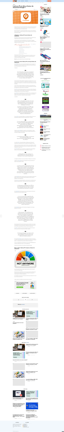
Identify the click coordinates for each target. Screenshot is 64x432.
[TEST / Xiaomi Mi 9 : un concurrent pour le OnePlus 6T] (45, 57)
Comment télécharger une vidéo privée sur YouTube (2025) (18, 398)
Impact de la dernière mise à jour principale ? (18, 323)
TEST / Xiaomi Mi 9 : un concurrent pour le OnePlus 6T (45, 61)
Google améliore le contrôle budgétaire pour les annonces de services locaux (45, 49)
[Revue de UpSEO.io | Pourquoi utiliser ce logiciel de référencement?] (45, 33)
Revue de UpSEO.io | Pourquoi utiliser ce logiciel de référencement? (45, 37)
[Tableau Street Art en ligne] (41, 130)
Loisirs (26, 2)
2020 (17, 176)
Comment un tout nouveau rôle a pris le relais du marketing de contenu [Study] (32, 319)
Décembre (19, 238)
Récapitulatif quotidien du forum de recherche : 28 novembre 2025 (46, 147)
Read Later (18, 293)
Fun (20, 2)
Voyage (42, 2)
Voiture (40, 2)
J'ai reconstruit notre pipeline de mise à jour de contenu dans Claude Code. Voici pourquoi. (32, 399)
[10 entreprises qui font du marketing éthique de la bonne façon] (45, 68)
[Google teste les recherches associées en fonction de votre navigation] (19, 314)
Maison (28, 2)
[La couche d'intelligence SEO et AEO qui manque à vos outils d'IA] (32, 334)
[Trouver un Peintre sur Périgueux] (41, 127)
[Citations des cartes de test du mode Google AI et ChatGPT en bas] (19, 334)
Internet (24, 2)
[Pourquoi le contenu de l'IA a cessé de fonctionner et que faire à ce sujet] (32, 324)
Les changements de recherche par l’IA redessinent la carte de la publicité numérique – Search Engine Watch (19, 415)
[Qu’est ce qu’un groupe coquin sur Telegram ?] (1, 216)
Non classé (33, 2)
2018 (17, 116)
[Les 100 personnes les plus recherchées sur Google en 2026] (32, 405)
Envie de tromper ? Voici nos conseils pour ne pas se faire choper (44, 14)
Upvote (18, 300)
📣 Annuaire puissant (25, 425)
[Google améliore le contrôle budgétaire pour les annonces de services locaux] (45, 45)
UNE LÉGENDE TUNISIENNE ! (47, 131)
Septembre (17, 191)
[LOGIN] (46, 1)
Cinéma (16, 2)
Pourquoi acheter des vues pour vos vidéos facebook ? (45, 122)
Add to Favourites (25, 293)
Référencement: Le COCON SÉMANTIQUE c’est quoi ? (44, 26)
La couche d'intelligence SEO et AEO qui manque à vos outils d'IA (32, 339)
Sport (37, 2)
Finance (19, 2)
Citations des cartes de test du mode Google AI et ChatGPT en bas (19, 339)
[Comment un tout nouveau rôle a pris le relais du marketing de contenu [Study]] (32, 314)
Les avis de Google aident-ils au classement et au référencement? (47, 135)
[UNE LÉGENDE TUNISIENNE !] (41, 132)
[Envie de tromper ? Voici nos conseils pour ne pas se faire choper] (45, 10)
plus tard (20, 130)
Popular (41, 7)
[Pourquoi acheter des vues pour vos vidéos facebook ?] (45, 118)
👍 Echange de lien (25, 426)
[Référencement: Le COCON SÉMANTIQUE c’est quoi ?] (45, 22)
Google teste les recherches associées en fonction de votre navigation (19, 318)
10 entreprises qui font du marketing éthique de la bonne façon (45, 72)
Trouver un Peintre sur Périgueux (46, 126)
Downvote (32, 300)
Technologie (45, 59)
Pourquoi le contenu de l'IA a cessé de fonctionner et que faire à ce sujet (32, 329)
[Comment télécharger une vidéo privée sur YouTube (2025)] (19, 393)
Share (13, 11)
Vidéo (38, 2)
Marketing (31, 2)
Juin (17, 180)
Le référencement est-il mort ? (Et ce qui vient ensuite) (46, 150)
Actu (13, 2)
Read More (45, 127)
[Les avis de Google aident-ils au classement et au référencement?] (41, 135)
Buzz (14, 2)
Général (22, 2)
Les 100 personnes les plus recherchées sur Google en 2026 (31, 410)
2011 (16, 89)
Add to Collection (33, 293)
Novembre (17, 207)
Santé (35, 2)
